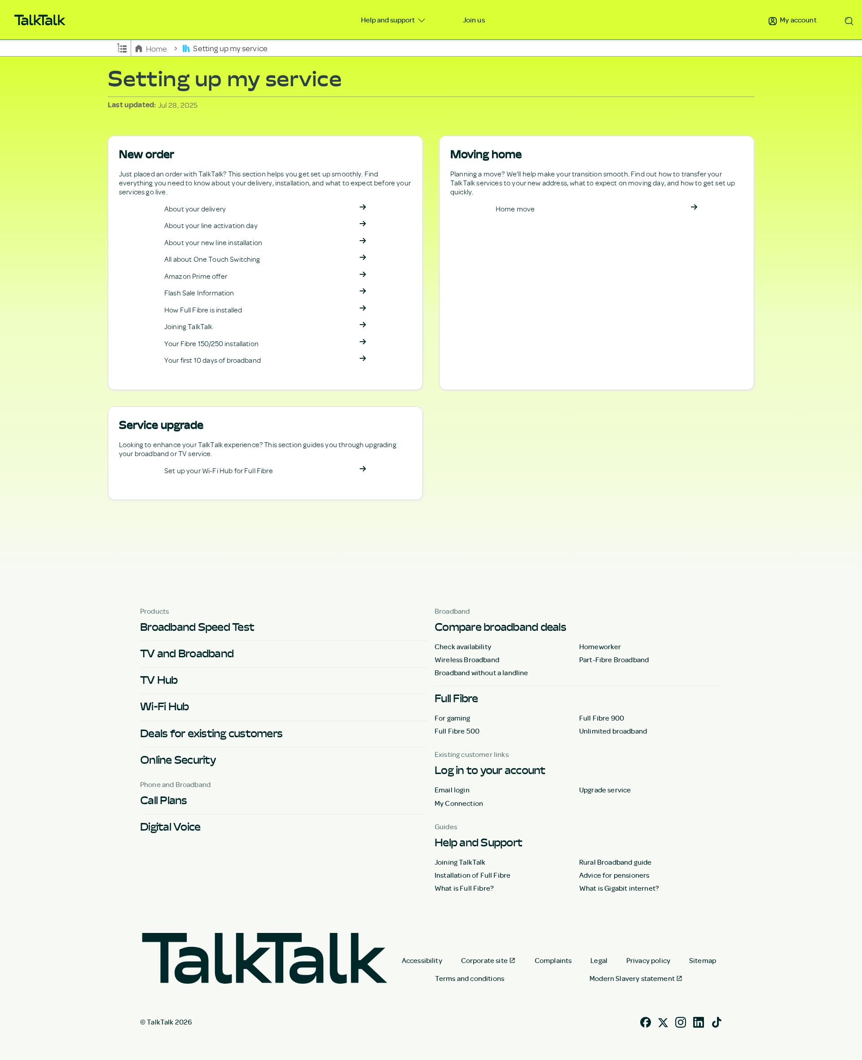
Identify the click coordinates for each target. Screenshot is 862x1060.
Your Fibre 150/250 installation (211, 343)
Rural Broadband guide (615, 862)
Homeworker (600, 646)
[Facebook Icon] (645, 1021)
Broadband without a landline (481, 672)
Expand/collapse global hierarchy (122, 47)
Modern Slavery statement (632, 978)
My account (797, 19)
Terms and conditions (469, 978)
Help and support (388, 19)
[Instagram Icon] (680, 1021)
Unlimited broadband (613, 730)
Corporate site (484, 960)
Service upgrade (161, 425)
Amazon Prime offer (195, 276)
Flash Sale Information (199, 292)
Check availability (463, 646)
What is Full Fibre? (464, 888)
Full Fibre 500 (457, 730)
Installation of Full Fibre (472, 875)
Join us (474, 19)
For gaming (453, 717)
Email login (452, 789)
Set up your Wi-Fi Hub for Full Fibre (218, 470)
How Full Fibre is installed (203, 309)
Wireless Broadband (467, 659)
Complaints (553, 960)
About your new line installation (213, 242)
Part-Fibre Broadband (614, 659)
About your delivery (195, 208)
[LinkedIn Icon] (698, 1021)
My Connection (459, 803)
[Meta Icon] (663, 1021)
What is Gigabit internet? (619, 888)
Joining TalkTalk (188, 326)
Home (156, 48)
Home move (515, 208)
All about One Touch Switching (212, 259)
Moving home (486, 154)
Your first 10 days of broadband (212, 360)
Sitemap (702, 960)
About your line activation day (211, 225)
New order (146, 154)
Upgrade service (605, 789)
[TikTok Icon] (716, 1021)
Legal (598, 960)
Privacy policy (648, 960)
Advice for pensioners (614, 875)
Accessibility (422, 960)
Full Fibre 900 (601, 717)
